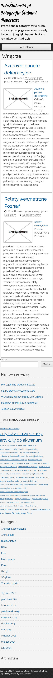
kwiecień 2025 (8, 635)
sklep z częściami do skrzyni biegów (14, 492)
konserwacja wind (35, 460)
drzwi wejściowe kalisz (8, 449)
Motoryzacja (8, 559)
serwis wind (43, 484)
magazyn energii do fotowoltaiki (36, 463)
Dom (4, 547)
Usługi (4, 571)
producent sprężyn (7, 477)
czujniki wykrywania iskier (26, 445)
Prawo (4, 565)
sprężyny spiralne (6, 499)
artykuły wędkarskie (7, 445)
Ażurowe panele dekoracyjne (41, 92)
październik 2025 (10, 611)
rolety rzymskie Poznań (9, 484)
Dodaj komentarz (38, 81)
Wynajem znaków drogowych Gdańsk (22, 396)
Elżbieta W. (17, 81)
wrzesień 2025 (9, 617)
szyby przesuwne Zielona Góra (11, 506)
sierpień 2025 (8, 623)
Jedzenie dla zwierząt (13, 409)
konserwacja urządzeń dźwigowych (13, 460)
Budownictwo (8, 541)
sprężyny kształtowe (37, 495)
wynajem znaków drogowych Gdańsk (14, 509)
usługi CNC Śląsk (31, 506)
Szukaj (3, 359)
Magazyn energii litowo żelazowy (19, 402)
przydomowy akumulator (9, 481)
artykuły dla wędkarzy (21, 433)
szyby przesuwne (27, 502)
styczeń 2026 (8, 593)
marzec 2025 (8, 641)
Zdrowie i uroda (9, 583)
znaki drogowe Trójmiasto (10, 513)
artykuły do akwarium (21, 440)
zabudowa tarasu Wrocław (40, 509)
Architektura (7, 534)
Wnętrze (5, 577)
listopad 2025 (8, 605)
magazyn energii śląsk (8, 467)
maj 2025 (6, 629)
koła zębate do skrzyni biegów (11, 463)
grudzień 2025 (9, 599)
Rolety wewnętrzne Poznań (41, 226)
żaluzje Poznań (26, 513)
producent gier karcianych (10, 474)
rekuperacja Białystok (29, 481)
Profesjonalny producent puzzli (18, 384)
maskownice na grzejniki (27, 467)
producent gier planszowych (32, 474)
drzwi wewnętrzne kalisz (28, 449)
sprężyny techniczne (22, 499)
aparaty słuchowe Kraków (9, 429)
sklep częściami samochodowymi (13, 488)
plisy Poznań (42, 470)
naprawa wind (44, 467)
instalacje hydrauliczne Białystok (12, 456)
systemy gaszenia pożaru (9, 502)
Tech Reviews (25, 674)
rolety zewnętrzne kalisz (28, 484)
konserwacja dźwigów (34, 456)
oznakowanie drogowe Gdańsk (11, 470)
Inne (3, 553)
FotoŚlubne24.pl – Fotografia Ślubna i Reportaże (19, 13)
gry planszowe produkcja (29, 452)
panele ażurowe (30, 470)
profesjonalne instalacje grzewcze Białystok (32, 477)
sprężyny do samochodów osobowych (14, 495)
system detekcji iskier (40, 499)
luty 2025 (6, 647)
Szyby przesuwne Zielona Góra (18, 390)
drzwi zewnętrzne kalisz (9, 452)
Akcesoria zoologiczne (13, 528)
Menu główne (26, 47)
